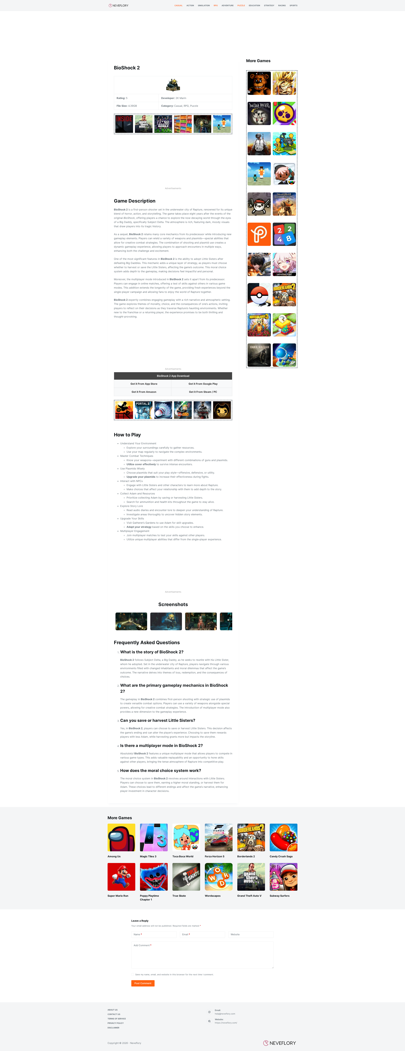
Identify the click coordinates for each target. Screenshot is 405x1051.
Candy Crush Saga (281, 856)
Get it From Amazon (144, 391)
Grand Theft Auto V (249, 895)
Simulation (204, 5)
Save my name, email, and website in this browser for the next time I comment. (174, 974)
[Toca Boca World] (186, 837)
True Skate (179, 895)
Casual (178, 5)
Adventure (228, 5)
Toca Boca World (182, 856)
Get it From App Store (144, 383)
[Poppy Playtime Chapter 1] (154, 877)
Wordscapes (213, 895)
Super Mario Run (118, 895)
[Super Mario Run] (121, 877)
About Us (113, 1010)
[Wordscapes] (219, 877)
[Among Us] (121, 837)
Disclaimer (113, 1027)
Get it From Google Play (203, 383)
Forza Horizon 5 (214, 856)
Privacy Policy (116, 1023)
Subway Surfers (280, 895)
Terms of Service (117, 1018)
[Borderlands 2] (251, 837)
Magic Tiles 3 (148, 856)
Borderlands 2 (246, 856)
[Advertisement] (202, 34)
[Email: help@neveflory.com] (209, 1012)
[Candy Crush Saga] (283, 837)
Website (235, 934)
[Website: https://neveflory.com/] (209, 1021)
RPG (216, 5)
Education (254, 5)
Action (190, 5)
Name (138, 934)
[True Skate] (186, 877)
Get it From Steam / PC (203, 391)
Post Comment (142, 983)
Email (186, 934)
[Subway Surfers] (283, 877)
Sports (293, 5)
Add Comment (142, 945)
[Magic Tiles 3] (154, 837)
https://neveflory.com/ (226, 1022)
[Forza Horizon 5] (219, 837)
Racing (282, 5)
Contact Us (114, 1014)
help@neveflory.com (225, 1013)
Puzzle (241, 5)
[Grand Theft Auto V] (251, 877)
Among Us (114, 856)
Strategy (269, 5)
